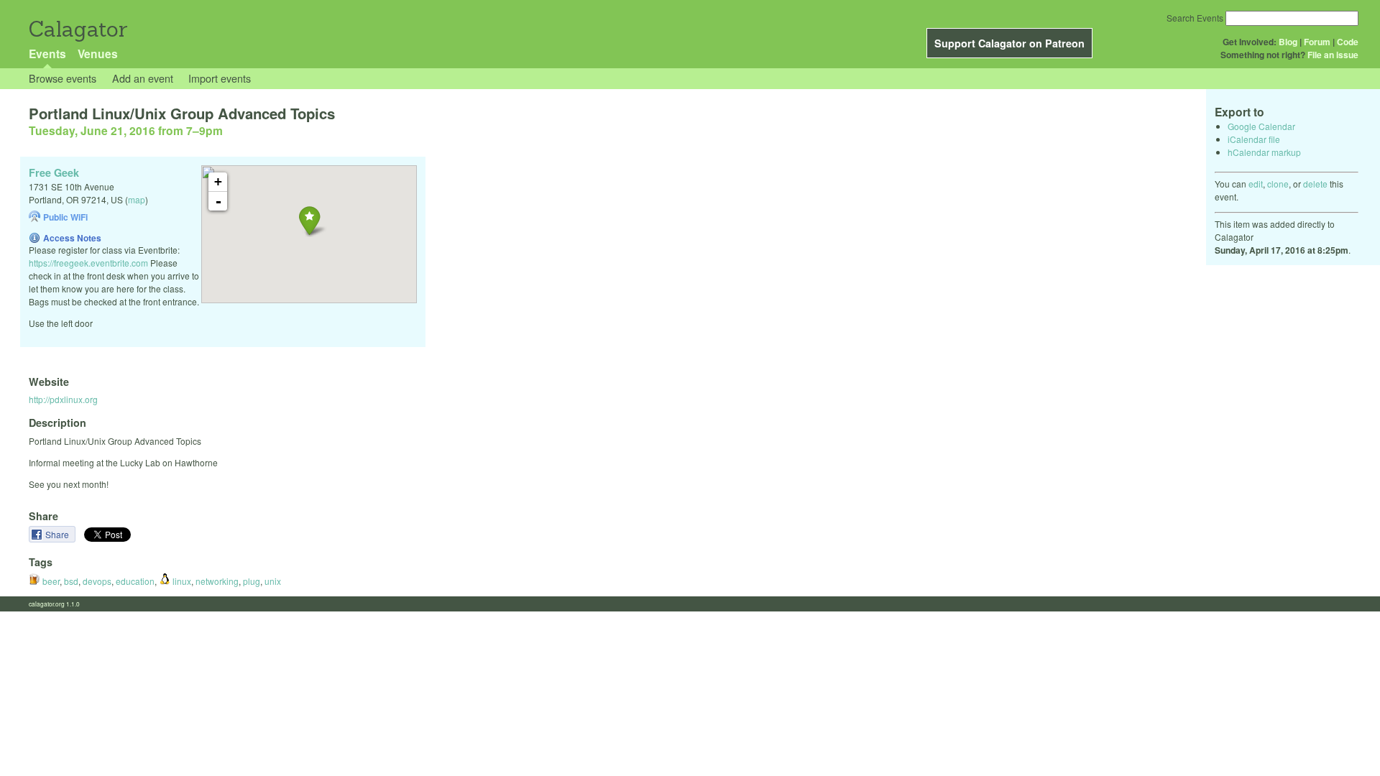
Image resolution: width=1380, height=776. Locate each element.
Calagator (77, 29)
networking (217, 581)
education (135, 581)
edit (1255, 183)
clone (1278, 183)
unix (272, 581)
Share (58, 534)
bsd (71, 581)
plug (251, 581)
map (136, 199)
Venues (98, 53)
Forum (1317, 41)
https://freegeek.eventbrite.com (88, 263)
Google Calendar (1261, 126)
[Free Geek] (309, 220)
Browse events (62, 78)
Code (1347, 41)
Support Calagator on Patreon (1009, 43)
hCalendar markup (1264, 152)
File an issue (1332, 54)
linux (180, 581)
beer (50, 581)
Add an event (142, 78)
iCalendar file (1254, 139)
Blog (1288, 41)
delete (1315, 183)
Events (47, 53)
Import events (219, 78)
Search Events (1195, 17)
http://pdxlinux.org (63, 399)
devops (97, 581)
